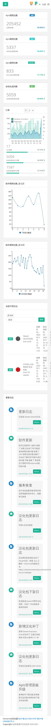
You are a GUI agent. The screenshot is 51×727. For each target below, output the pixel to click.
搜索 (41, 319)
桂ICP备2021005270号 (27, 718)
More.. (37, 422)
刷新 (11, 315)
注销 (44, 4)
